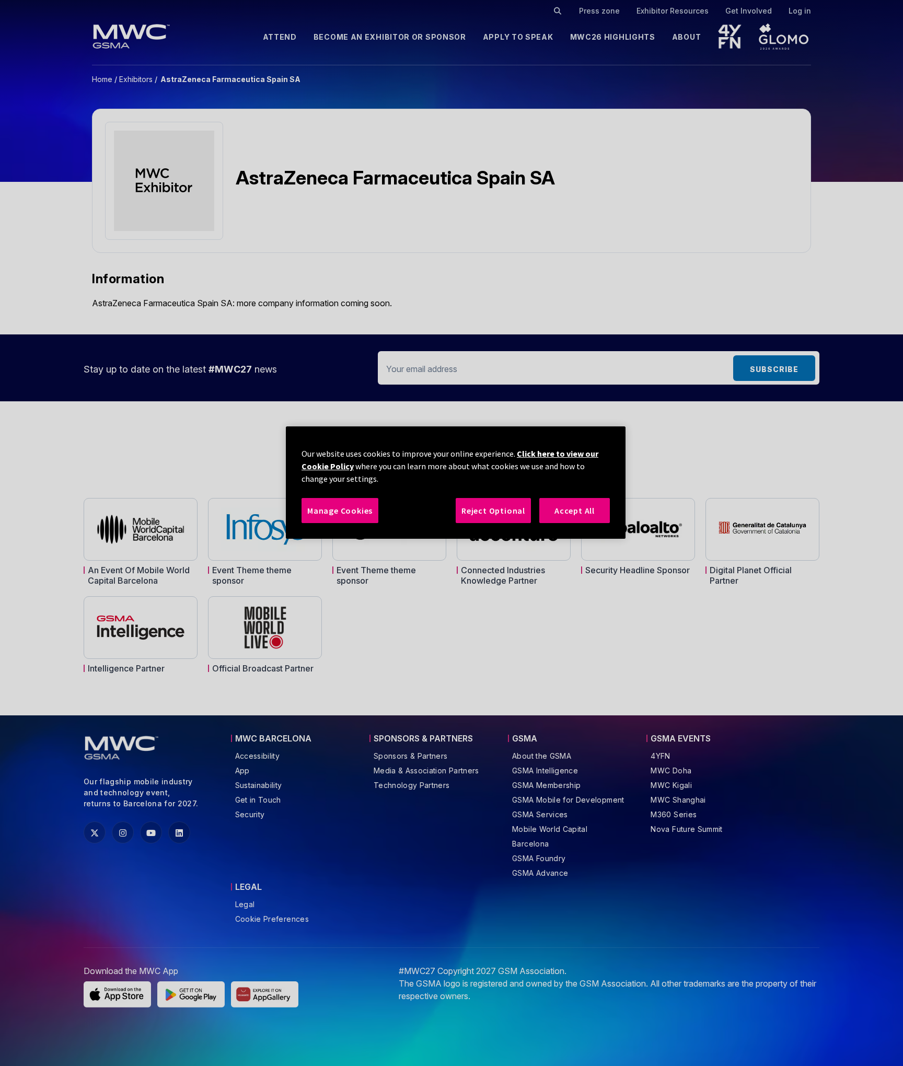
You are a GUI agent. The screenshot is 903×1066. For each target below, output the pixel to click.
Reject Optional (493, 510)
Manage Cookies (340, 510)
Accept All (574, 510)
